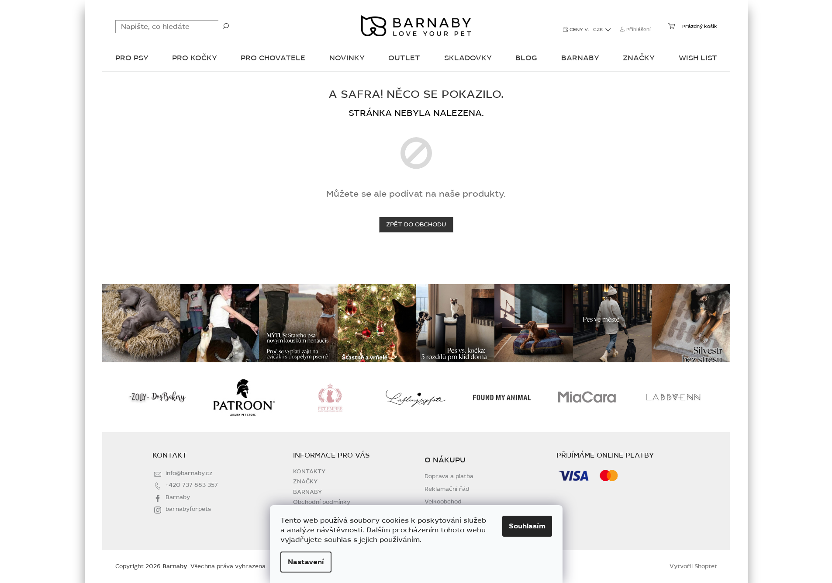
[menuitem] (132, 58)
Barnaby (178, 497)
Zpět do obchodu (416, 224)
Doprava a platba (449, 476)
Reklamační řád (447, 489)
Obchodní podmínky (321, 502)
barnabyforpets (188, 509)
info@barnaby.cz (189, 473)
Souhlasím (527, 526)
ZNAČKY (305, 482)
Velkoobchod (443, 502)
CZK (598, 29)
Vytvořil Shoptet (693, 566)
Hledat (225, 25)
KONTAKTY (309, 471)
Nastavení (306, 562)
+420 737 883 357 (192, 485)
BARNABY (307, 492)
